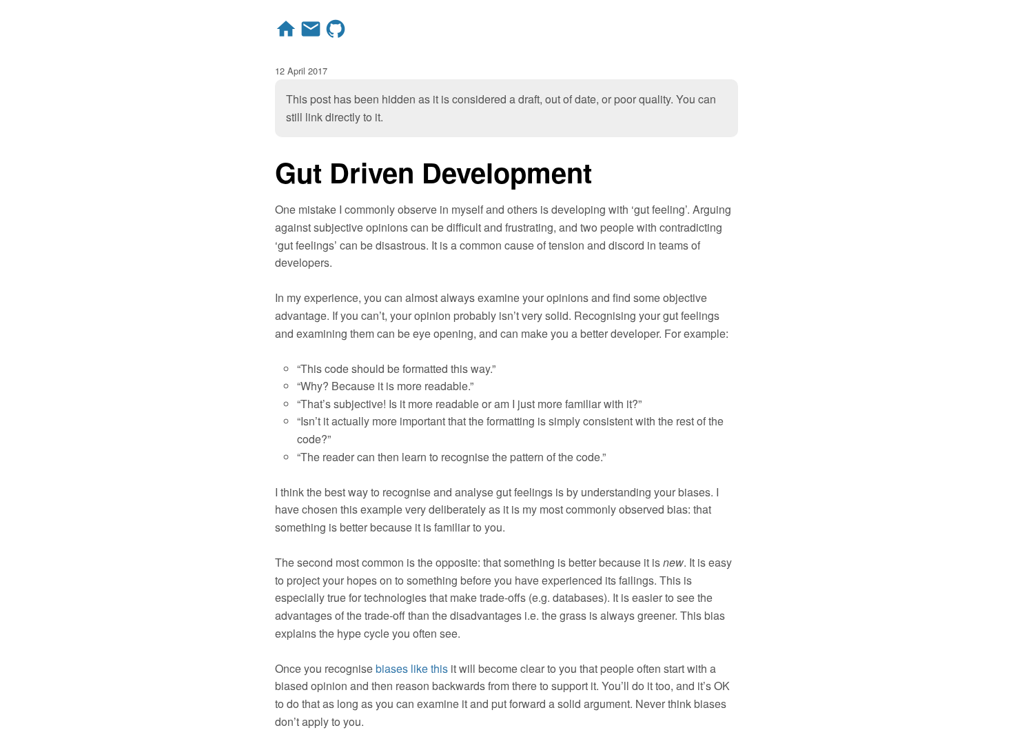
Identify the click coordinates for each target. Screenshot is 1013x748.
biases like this (412, 668)
